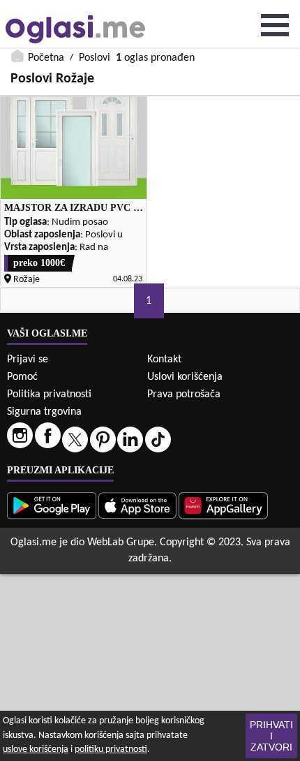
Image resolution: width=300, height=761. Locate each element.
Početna (46, 58)
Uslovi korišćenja (185, 377)
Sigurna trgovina (44, 412)
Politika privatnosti (49, 394)
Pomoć (22, 377)
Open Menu (275, 25)
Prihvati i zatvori (271, 736)
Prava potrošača (183, 394)
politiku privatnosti (111, 749)
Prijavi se (27, 359)
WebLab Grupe (120, 542)
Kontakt (164, 359)
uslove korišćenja (35, 749)
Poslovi (94, 58)
